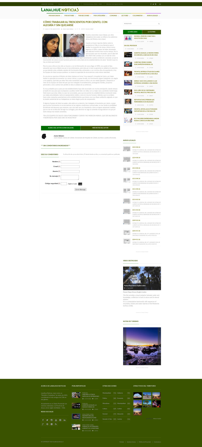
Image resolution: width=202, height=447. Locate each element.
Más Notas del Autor (100, 128)
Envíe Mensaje (80, 189)
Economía (123, 398)
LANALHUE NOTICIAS (47, 4)
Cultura (109, 409)
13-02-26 (137, 199)
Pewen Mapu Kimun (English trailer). (135, 285)
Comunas (113, 15)
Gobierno (123, 393)
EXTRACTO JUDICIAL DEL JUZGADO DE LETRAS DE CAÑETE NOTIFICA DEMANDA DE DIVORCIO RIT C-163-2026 (147, 151)
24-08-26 (137, 157)
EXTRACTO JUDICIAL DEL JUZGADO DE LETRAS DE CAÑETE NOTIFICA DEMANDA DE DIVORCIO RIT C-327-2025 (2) (147, 214)
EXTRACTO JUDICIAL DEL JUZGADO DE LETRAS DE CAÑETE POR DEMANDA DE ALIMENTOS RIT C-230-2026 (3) (147, 172)
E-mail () (57, 166)
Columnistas (137, 15)
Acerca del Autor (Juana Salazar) (61, 128)
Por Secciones (83, 15)
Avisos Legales (152, 15)
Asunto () (56, 171)
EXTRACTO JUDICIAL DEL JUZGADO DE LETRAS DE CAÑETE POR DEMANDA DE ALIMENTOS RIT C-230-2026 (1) (147, 193)
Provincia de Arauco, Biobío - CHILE (93, 4)
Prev (124, 346)
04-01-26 (137, 239)
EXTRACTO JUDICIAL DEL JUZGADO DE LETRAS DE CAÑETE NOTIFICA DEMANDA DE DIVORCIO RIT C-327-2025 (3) (147, 204)
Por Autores (69, 15)
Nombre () (56, 161)
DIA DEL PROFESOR (130, 45)
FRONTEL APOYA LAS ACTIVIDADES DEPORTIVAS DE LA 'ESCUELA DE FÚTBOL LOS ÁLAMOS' (145, 111)
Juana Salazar (69, 29)
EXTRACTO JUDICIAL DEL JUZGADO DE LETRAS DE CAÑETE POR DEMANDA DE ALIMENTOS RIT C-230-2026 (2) (147, 183)
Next (159, 346)
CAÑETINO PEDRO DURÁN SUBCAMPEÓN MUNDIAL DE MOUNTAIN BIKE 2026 (143, 64)
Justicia (123, 419)
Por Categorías (99, 15)
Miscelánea (109, 403)
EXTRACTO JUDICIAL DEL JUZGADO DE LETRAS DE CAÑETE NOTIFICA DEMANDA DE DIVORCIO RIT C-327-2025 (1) (147, 225)
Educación (123, 414)
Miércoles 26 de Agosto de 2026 (114, 4)
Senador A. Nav (109, 419)
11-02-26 (137, 210)
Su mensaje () (55, 176)
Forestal (109, 414)
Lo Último (151, 32)
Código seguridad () (52, 183)
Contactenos (157, 442)
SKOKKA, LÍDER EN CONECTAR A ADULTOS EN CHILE (144, 37)
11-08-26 (137, 189)
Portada (122, 442)
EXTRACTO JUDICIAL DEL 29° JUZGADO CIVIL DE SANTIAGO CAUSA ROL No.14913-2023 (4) (146, 234)
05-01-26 (137, 231)
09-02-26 (137, 220)
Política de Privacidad (145, 442)
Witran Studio (157, 418)
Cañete (123, 409)
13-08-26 (137, 168)
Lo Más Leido (132, 32)
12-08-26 (137, 178)
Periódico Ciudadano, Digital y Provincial (68, 4)
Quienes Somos (131, 442)
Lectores (124, 15)
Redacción (85, 392)
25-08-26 (137, 147)
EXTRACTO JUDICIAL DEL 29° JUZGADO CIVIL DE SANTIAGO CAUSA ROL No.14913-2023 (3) (146, 243)
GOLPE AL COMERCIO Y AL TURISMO (142, 345)
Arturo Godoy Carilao (88, 414)
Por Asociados (54, 15)
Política (109, 398)
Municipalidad (109, 393)
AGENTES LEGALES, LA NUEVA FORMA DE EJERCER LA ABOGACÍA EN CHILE (146, 54)
